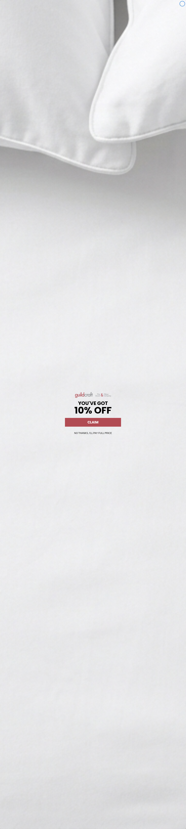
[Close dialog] (182, 3)
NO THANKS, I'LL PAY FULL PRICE (93, 433)
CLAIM (93, 422)
